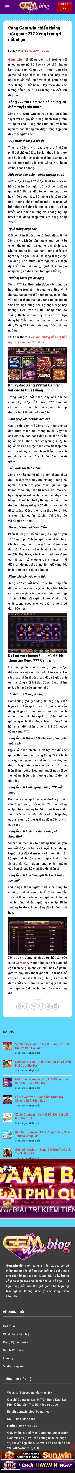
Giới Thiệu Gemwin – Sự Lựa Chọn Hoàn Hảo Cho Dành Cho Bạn (42, 1081)
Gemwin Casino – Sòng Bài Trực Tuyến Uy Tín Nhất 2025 (43, 1151)
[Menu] (7, 6)
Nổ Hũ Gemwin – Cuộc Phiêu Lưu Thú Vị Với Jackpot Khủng (42, 1204)
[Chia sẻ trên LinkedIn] (55, 1006)
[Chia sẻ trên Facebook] (26, 1006)
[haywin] (37, 1465)
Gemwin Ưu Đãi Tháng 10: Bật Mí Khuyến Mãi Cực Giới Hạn (43, 1064)
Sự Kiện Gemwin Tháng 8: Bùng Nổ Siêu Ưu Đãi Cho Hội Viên (42, 1046)
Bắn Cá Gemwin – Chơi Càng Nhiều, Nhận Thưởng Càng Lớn (43, 1134)
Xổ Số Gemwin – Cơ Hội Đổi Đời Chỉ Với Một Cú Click (41, 1116)
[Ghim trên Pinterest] (48, 1006)
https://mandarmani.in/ (36, 1393)
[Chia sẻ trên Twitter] (34, 1006)
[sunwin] (37, 1455)
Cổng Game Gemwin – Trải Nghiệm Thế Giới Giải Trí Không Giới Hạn (41, 1187)
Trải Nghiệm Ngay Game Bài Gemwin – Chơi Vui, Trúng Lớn (41, 1169)
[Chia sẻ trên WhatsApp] (19, 1006)
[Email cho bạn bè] (41, 1006)
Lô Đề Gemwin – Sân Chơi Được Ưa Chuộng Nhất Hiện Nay (39, 1099)
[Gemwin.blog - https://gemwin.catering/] (34, 7)
